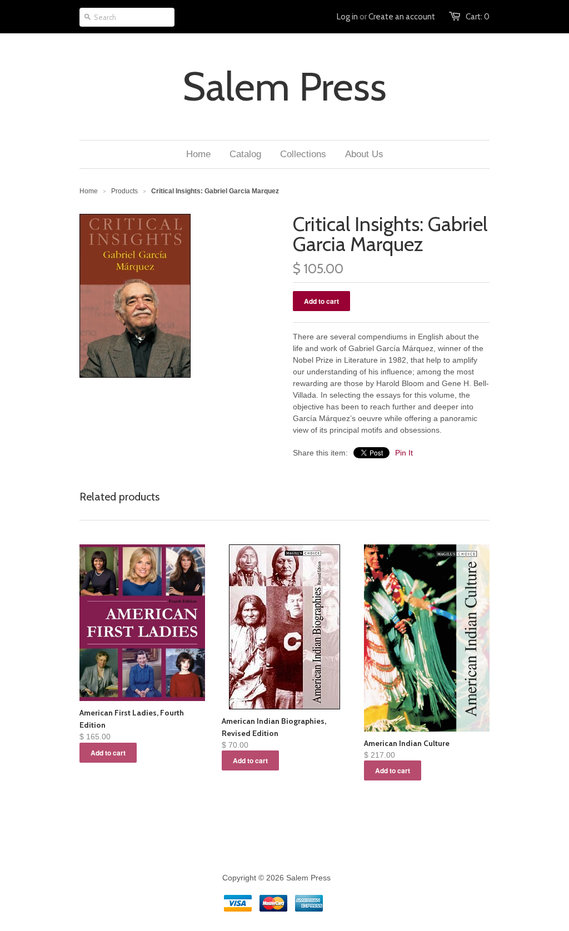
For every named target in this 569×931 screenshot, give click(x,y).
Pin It (404, 452)
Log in (347, 17)
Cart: (478, 17)
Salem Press (284, 87)
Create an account (401, 17)
